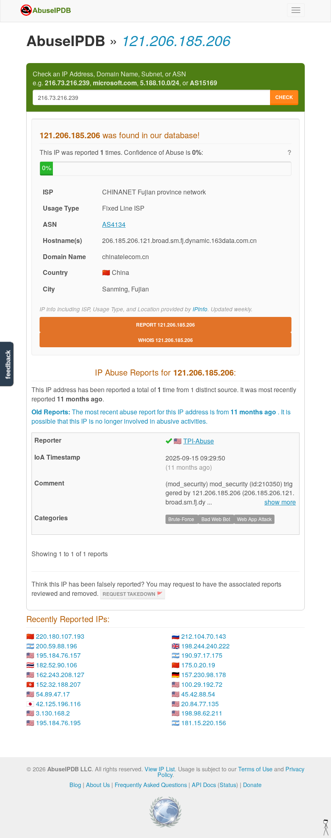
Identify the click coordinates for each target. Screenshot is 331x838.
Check (284, 97)
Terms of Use (255, 768)
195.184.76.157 (58, 655)
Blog (75, 784)
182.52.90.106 (56, 664)
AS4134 (114, 224)
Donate (252, 784)
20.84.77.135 (200, 703)
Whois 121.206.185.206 (165, 340)
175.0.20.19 (198, 664)
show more (280, 502)
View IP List (160, 768)
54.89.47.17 (53, 694)
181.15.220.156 (203, 722)
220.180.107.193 (60, 636)
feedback (8, 364)
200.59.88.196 (56, 645)
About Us (98, 784)
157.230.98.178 (203, 674)
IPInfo (200, 309)
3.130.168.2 (53, 713)
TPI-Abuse (198, 440)
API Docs (204, 784)
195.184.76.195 (58, 722)
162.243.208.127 (60, 674)
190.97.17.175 (201, 655)
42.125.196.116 (58, 703)
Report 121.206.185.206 (165, 324)
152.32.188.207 (58, 684)
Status (228, 784)
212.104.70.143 (203, 636)
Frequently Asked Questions (151, 784)
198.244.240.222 (205, 645)
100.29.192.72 (201, 684)
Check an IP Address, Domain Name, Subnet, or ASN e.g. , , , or (125, 79)
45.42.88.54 (198, 694)
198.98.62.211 (201, 713)
